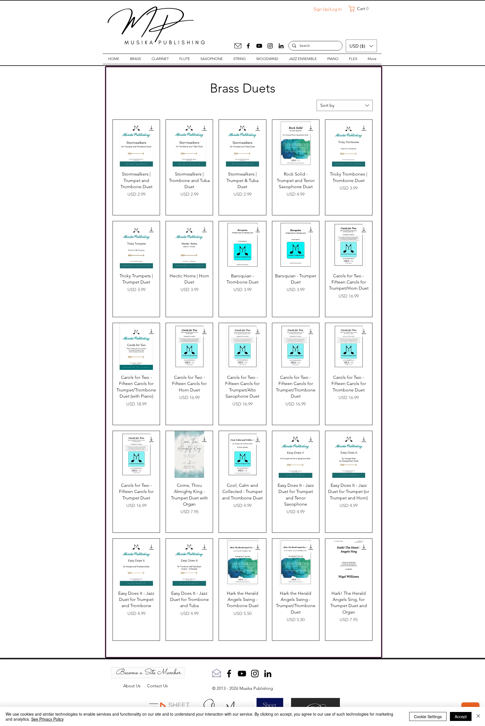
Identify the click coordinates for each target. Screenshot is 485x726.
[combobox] (345, 105)
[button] (361, 9)
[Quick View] (136, 143)
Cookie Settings (428, 716)
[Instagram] (270, 45)
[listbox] (361, 46)
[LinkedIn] (281, 45)
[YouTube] (259, 45)
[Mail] (237, 45)
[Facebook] (248, 45)
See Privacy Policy (47, 719)
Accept (461, 716)
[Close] (478, 716)
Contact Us (157, 685)
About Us (135, 685)
